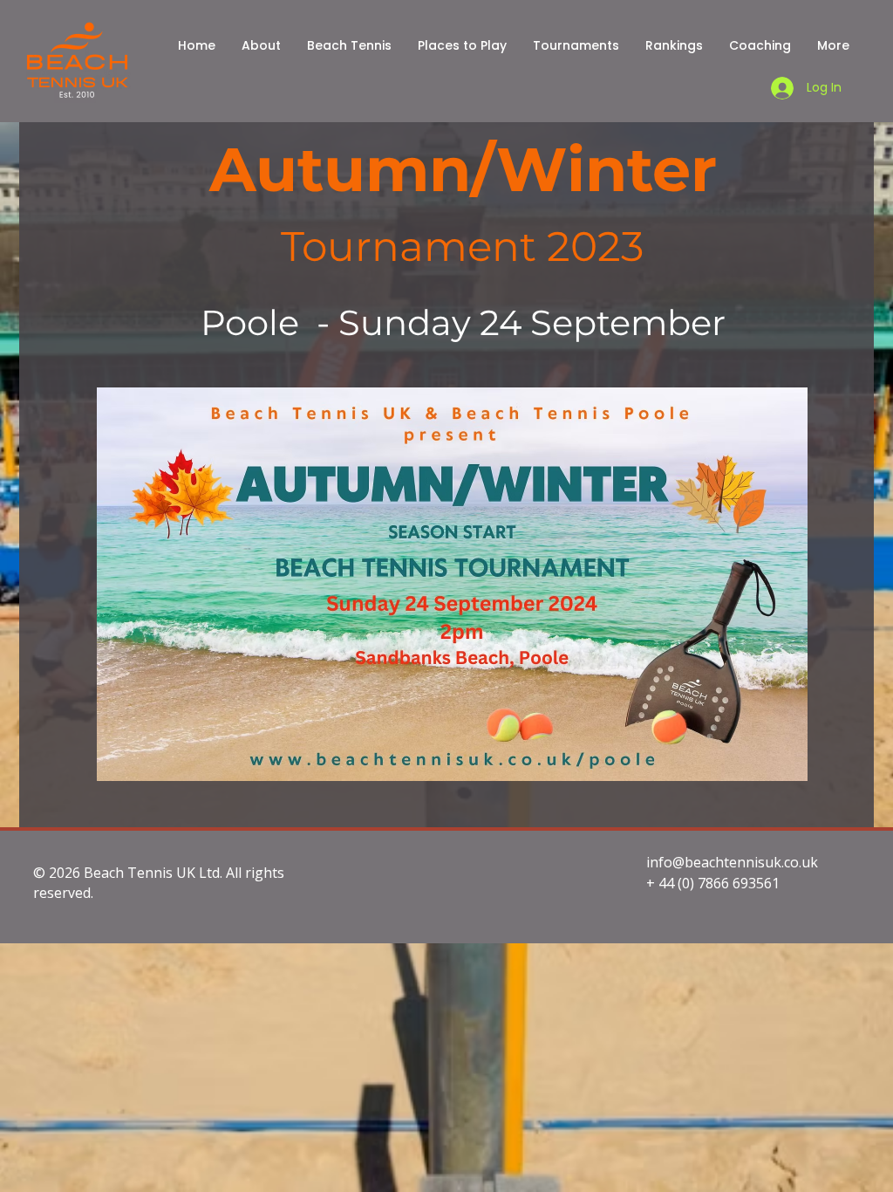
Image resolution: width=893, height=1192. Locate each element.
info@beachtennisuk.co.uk (732, 862)
